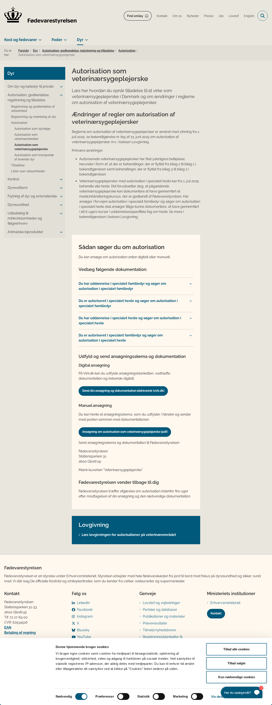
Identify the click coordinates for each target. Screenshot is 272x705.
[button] (60, 86)
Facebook (84, 610)
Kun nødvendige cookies (236, 677)
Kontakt (216, 613)
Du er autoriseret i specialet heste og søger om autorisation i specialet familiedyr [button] (128, 303)
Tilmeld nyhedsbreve (159, 630)
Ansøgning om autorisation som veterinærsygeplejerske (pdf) (124, 431)
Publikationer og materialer (164, 616)
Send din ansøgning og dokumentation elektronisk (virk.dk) (123, 390)
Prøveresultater (155, 623)
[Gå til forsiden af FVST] (40, 16)
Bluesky (83, 630)
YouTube (84, 637)
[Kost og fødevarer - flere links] (39, 38)
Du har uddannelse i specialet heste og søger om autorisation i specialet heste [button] (130, 320)
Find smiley (135, 16)
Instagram (85, 616)
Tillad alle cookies (236, 649)
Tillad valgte (236, 663)
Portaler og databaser (160, 610)
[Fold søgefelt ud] (263, 16)
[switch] (123, 696)
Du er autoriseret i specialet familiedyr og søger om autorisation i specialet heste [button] (121, 337)
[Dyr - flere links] (85, 38)
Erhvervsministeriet (225, 603)
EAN (7, 627)
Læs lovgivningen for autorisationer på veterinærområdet (129, 535)
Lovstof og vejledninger (161, 603)
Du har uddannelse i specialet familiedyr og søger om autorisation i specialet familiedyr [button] (122, 286)
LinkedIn (83, 603)
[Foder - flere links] (64, 38)
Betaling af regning (20, 633)
